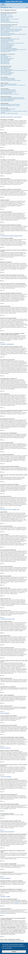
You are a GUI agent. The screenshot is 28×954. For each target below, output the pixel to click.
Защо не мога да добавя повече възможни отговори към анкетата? (12, 43)
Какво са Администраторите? (6, 67)
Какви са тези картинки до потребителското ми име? (10, 31)
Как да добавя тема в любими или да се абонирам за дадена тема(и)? (13, 98)
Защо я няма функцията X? (5, 110)
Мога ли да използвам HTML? (6, 56)
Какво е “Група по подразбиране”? (6, 73)
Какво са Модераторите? (5, 68)
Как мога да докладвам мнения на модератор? (9, 48)
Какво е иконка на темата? (5, 63)
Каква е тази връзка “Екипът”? (6, 74)
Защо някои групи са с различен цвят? (7, 72)
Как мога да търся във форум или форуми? (8, 89)
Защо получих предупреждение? (6, 47)
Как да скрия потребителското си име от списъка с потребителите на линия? (14, 26)
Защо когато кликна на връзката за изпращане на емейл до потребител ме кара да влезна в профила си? (14, 35)
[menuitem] (3, 3)
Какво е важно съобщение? (5, 60)
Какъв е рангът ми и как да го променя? (7, 33)
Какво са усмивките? (4, 57)
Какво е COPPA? (3, 14)
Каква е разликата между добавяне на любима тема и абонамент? (12, 97)
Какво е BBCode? (4, 55)
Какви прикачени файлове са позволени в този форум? (10, 104)
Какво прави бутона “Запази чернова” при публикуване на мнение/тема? (13, 49)
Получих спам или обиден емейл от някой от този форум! (11, 80)
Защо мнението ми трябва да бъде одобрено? (9, 50)
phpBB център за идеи (4, 912)
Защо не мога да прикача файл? (6, 46)
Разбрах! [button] (14, 951)
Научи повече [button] (8, 948)
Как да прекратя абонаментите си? (7, 100)
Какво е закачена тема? (5, 61)
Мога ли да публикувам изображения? (7, 58)
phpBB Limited (18, 901)
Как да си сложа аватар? (5, 32)
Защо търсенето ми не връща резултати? (8, 90)
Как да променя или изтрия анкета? (7, 44)
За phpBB (16, 903)
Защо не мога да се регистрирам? (7, 15)
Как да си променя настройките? (6, 25)
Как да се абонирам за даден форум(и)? (8, 99)
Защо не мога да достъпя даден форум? (8, 45)
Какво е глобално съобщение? (6, 59)
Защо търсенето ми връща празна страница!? (9, 91)
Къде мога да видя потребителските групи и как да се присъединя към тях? (14, 70)
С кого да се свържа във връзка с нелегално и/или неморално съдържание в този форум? (14, 112)
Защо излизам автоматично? (6, 21)
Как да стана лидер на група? (6, 71)
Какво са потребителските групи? (6, 69)
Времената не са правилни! (5, 27)
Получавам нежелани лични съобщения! (8, 79)
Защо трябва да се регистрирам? (6, 13)
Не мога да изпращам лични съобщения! (8, 78)
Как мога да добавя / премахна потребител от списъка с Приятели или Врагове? (13, 86)
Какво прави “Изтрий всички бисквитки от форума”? (10, 22)
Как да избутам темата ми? (5, 51)
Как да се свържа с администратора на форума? (9, 113)
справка (10, 924)
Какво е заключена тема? (5, 62)
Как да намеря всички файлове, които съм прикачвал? (10, 105)
